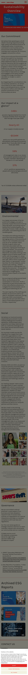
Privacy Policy (19, 661)
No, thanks (14, 672)
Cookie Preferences (14, 669)
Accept (14, 665)
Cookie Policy (4, 662)
